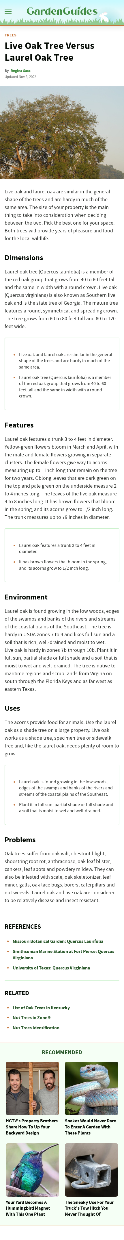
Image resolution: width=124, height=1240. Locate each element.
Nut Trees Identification (36, 1028)
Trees (10, 35)
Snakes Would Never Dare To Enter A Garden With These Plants (90, 1127)
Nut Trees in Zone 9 (31, 1018)
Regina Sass (21, 71)
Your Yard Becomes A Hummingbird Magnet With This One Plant (28, 1208)
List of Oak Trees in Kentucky (41, 1008)
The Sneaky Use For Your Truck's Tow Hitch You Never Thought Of (89, 1208)
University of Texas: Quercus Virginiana (51, 968)
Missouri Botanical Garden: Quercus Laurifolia (58, 941)
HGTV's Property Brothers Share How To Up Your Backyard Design (32, 1127)
